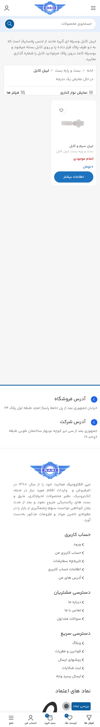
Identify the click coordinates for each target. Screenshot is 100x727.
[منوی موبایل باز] (93, 8)
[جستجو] (9, 23)
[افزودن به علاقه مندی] (61, 110)
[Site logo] (49, 8)
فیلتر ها (13, 92)
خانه (89, 71)
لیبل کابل (62, 152)
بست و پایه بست (67, 71)
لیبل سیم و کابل (81, 146)
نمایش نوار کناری (73, 92)
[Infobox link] (50, 422)
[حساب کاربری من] (6, 8)
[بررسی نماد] (66, 706)
